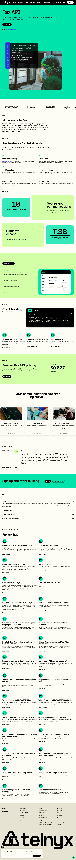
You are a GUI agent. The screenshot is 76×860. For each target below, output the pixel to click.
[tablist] (17, 282)
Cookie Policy (41, 815)
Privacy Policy (41, 814)
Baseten (59, 814)
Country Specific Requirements (45, 822)
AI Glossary (23, 819)
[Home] (6, 2)
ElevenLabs (59, 810)
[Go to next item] (39, 439)
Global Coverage (24, 812)
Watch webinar (30, 346)
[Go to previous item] (36, 439)
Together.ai (59, 815)
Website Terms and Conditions (45, 824)
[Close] (40, 850)
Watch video (54, 346)
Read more (5, 554)
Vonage (58, 820)
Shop (21, 820)
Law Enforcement (42, 817)
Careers (22, 815)
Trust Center (41, 820)
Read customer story (8, 467)
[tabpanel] (56, 282)
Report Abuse (41, 812)
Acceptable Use (42, 819)
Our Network (23, 810)
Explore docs (6, 348)
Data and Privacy (42, 810)
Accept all (36, 855)
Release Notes (23, 814)
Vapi (58, 812)
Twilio (58, 817)
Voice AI (22, 817)
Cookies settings (27, 855)
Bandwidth (59, 819)
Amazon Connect (61, 822)
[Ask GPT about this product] (2, 847)
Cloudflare (59, 824)
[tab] (17, 272)
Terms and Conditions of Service (46, 826)
